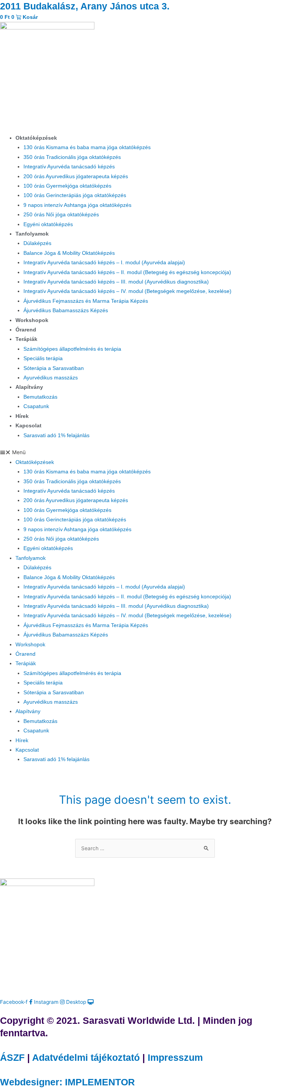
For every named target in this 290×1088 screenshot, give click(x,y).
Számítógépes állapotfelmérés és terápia (72, 349)
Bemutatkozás (40, 397)
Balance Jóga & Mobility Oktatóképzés (69, 253)
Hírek (22, 416)
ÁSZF (12, 1057)
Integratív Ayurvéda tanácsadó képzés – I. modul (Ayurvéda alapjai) (104, 262)
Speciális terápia (43, 358)
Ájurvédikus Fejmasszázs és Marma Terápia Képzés (85, 301)
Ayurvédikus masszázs (50, 378)
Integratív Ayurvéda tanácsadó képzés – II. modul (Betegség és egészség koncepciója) (127, 272)
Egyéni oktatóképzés (48, 224)
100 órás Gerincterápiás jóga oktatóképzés (74, 195)
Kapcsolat (28, 425)
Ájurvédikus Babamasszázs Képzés (65, 310)
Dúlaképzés (37, 243)
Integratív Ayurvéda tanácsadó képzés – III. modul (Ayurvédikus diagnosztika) (116, 282)
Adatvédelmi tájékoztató (86, 1057)
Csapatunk (36, 406)
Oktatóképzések (36, 138)
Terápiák (26, 339)
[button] (145, 452)
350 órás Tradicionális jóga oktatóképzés (72, 157)
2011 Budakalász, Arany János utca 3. (85, 6)
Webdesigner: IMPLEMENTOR (67, 1082)
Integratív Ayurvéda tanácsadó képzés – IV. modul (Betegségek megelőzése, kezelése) (127, 291)
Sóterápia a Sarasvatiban (53, 368)
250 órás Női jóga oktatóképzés (61, 214)
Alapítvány (29, 387)
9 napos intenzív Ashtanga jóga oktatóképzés (77, 205)
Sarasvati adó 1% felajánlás (56, 435)
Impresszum (175, 1057)
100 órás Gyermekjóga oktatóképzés (67, 186)
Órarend (25, 330)
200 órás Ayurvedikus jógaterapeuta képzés (75, 176)
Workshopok (31, 320)
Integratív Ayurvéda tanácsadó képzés (69, 167)
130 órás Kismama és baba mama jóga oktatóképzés (87, 147)
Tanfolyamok (32, 234)
